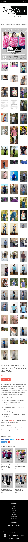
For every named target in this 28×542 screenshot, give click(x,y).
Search (14, 510)
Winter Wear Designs (15, 531)
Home (2, 24)
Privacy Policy (14, 518)
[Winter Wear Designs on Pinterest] (12, 526)
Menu (4, 1)
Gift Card (14, 508)
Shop (14, 506)
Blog (14, 512)
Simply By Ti (12, 421)
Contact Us (14, 516)
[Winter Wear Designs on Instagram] (16, 526)
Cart (25, 1)
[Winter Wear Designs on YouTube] (19, 526)
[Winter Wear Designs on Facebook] (9, 526)
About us (14, 514)
